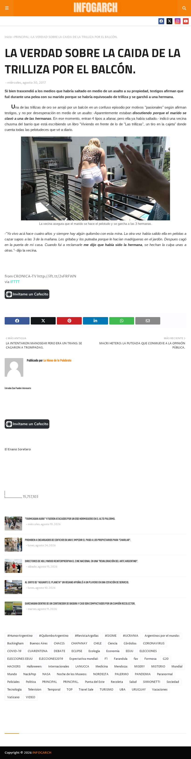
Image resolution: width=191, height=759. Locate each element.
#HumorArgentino (20, 636)
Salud (133, 682)
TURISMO (106, 690)
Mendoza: (121, 667)
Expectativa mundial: (83, 659)
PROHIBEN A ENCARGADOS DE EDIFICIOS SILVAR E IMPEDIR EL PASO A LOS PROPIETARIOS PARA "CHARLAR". (78, 540)
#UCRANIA (130, 636)
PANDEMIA (143, 674)
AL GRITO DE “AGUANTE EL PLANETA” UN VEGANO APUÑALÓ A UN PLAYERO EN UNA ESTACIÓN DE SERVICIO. (77, 582)
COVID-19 (14, 651)
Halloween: (34, 667)
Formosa (150, 659)
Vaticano (13, 697)
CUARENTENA (38, 651)
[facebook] (161, 21)
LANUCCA (82, 667)
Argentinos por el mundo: (162, 636)
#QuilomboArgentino (53, 636)
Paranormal (165, 674)
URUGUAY (139, 690)
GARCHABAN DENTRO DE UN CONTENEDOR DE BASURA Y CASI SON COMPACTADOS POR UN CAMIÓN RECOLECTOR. (80, 603)
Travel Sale (86, 690)
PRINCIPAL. (71, 682)
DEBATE (59, 651)
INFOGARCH (41, 753)
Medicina (102, 667)
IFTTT (15, 282)
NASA (46, 674)
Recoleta (117, 682)
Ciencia (112, 644)
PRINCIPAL (21, 37)
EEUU (129, 651)
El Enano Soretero (18, 449)
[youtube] (186, 21)
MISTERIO (158, 667)
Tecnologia (14, 690)
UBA (122, 690)
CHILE (98, 644)
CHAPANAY (79, 644)
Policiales (13, 682)
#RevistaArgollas (87, 636)
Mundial (176, 667)
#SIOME (110, 636)
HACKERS (13, 667)
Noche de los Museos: (72, 674)
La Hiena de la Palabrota (57, 360)
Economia (112, 651)
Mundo (12, 674)
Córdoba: (130, 644)
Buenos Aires (39, 644)
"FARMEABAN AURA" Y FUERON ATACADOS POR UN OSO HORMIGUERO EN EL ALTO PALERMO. (70, 518)
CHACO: (59, 644)
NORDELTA (101, 674)
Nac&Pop (29, 674)
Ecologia (94, 651)
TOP (69, 690)
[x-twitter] (169, 21)
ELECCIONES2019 (51, 659)
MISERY (139, 667)
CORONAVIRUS (153, 644)
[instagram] (178, 21)
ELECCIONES (148, 651)
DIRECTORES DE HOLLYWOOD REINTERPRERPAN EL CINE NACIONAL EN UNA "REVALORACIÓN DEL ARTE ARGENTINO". (81, 561)
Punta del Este (95, 682)
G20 (166, 659)
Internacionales (58, 667)
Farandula (120, 659)
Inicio (8, 37)
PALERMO (122, 674)
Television (34, 690)
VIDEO (30, 697)
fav (136, 659)
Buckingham (15, 644)
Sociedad (173, 682)
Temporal (54, 690)
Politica (31, 682)
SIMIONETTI (151, 682)
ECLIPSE (77, 651)
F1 (106, 659)
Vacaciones (159, 690)
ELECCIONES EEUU (20, 659)
